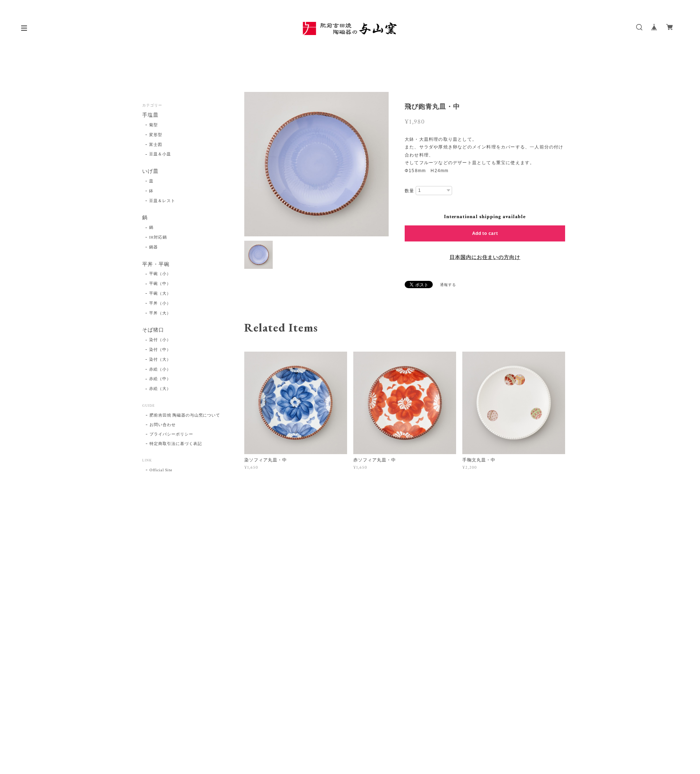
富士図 (155, 144)
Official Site (160, 470)
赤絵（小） (160, 369)
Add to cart (485, 233)
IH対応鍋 (158, 237)
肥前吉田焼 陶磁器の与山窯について (184, 415)
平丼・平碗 (156, 265)
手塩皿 (150, 115)
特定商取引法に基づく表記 (175, 443)
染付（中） (160, 349)
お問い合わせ (162, 424)
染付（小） (160, 340)
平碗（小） (160, 273)
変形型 (155, 135)
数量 (409, 190)
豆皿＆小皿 (160, 154)
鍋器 (153, 247)
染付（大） (160, 359)
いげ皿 (150, 172)
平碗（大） (160, 293)
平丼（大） (160, 313)
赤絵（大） (160, 388)
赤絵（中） (160, 379)
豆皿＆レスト (162, 201)
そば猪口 (153, 330)
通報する (448, 285)
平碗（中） (160, 283)
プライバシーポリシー (171, 434)
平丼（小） (160, 303)
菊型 (153, 125)
